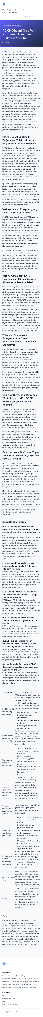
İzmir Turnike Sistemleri (9, 12)
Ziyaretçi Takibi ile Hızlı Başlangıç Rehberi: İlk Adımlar (19, 987)
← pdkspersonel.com (9, 25)
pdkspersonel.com (13, 1012)
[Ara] (38, 16)
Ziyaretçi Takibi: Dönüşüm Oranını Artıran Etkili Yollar (19, 984)
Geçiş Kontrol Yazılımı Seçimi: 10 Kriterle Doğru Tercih (19, 978)
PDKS (24, 10)
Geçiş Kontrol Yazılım (14, 10)
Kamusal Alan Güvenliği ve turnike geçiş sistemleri (18, 976)
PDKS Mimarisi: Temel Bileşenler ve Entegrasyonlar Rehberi (21, 981)
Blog (3, 10)
